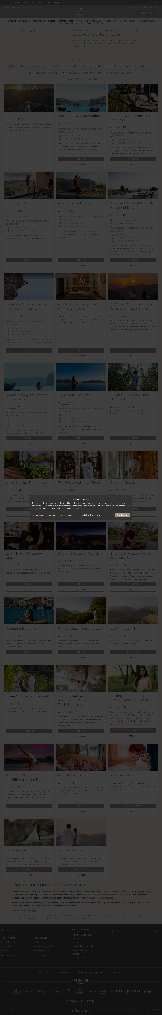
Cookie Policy (76, 509)
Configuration (37, 509)
